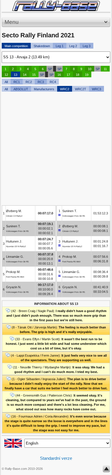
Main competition (16, 46)
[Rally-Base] (56, 6)
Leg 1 (59, 46)
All (6, 82)
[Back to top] (106, 470)
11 (105, 69)
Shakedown (42, 46)
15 (34, 74)
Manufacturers (44, 89)
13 (15, 74)
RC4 (53, 82)
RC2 (29, 82)
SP (50, 69)
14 (24, 74)
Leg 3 (86, 46)
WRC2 (64, 89)
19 (86, 74)
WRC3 (96, 89)
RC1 (16, 82)
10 (89, 69)
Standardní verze (56, 458)
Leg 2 (73, 46)
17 (68, 74)
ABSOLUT (20, 89)
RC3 (41, 82)
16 (59, 74)
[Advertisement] (56, 149)
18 (77, 74)
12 (6, 74)
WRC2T (80, 89)
